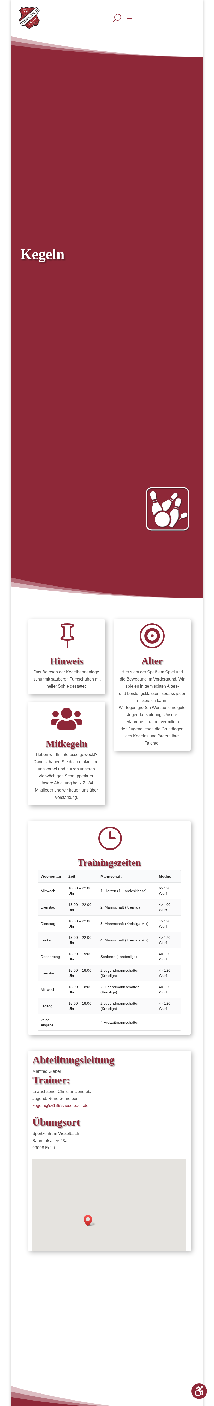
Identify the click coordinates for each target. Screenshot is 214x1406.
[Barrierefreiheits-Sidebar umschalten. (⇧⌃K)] (199, 1391)
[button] (89, 1220)
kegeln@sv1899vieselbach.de (60, 1105)
